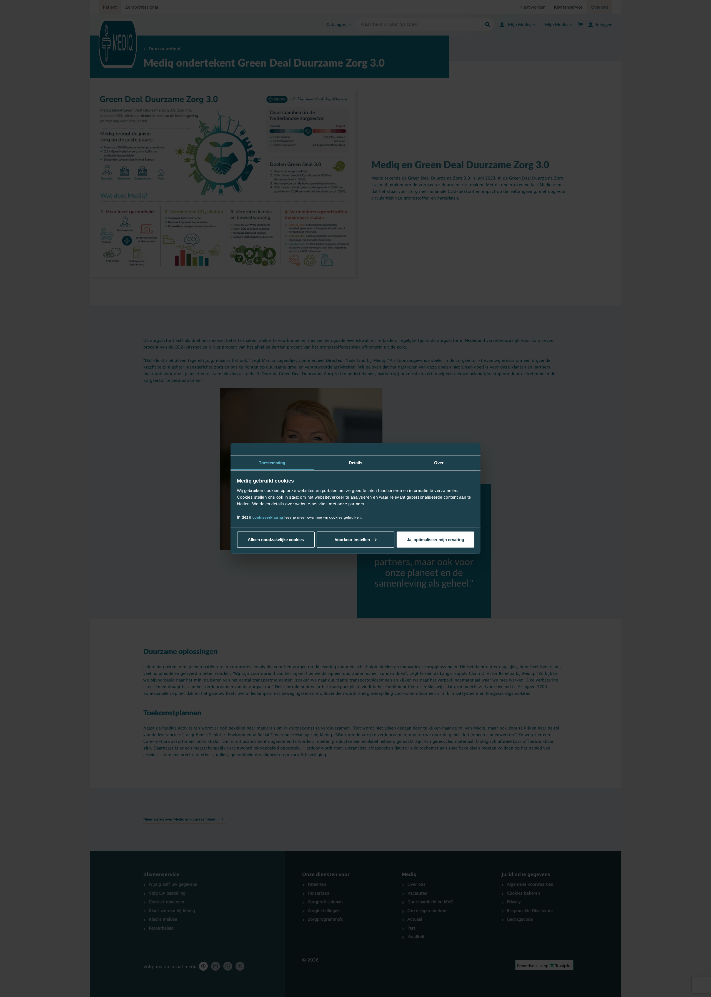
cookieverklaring (267, 517)
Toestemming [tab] (272, 462)
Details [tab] (355, 462)
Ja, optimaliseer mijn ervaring (435, 539)
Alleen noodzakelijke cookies (276, 539)
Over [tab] (439, 462)
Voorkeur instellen (352, 539)
